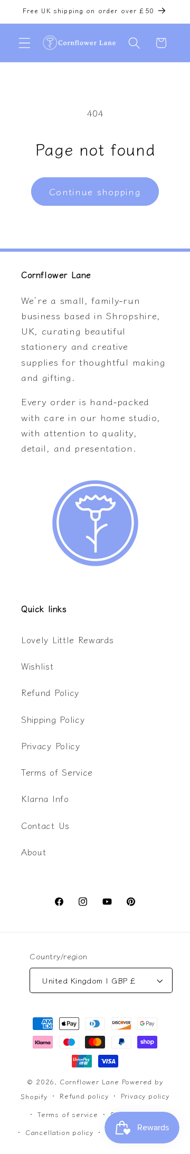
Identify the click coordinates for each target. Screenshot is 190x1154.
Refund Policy (50, 692)
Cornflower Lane (89, 1081)
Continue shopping (95, 191)
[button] (24, 43)
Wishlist (37, 666)
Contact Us (45, 825)
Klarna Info (45, 798)
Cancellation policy (59, 1132)
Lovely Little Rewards (67, 639)
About (33, 851)
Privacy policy (145, 1096)
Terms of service (67, 1114)
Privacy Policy (50, 745)
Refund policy (84, 1096)
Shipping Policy (52, 719)
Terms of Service (57, 772)
